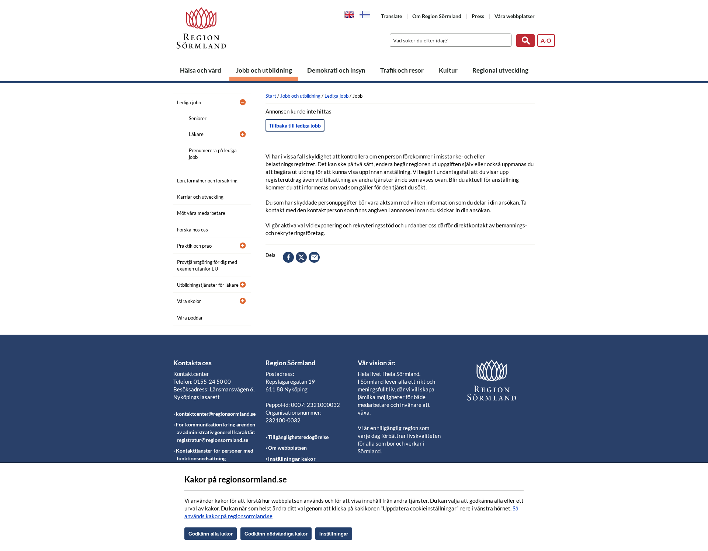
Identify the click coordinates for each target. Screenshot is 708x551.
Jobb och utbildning (264, 70)
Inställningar (333, 534)
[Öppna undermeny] (240, 101)
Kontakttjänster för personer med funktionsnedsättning (214, 454)
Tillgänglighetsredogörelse (298, 437)
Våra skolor (189, 301)
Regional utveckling (500, 70)
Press (478, 16)
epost (314, 257)
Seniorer (197, 118)
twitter (301, 257)
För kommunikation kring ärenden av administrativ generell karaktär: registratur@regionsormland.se (216, 432)
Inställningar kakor (291, 459)
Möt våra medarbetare (201, 213)
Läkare (196, 134)
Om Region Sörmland (436, 16)
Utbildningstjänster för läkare (208, 285)
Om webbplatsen (287, 447)
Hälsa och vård (200, 70)
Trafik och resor (402, 70)
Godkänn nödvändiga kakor (276, 534)
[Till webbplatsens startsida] (201, 28)
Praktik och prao (194, 246)
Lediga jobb (189, 102)
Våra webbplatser (514, 16)
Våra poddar (190, 318)
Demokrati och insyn (336, 70)
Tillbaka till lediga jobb (295, 125)
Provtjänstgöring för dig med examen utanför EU (207, 265)
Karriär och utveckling (200, 197)
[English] (349, 14)
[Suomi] (365, 14)
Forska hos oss (192, 230)
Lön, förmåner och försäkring (207, 181)
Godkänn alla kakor (210, 534)
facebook (288, 257)
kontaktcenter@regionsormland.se (216, 414)
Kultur (448, 70)
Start (271, 96)
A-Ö (546, 40)
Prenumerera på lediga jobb (213, 153)
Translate (391, 16)
